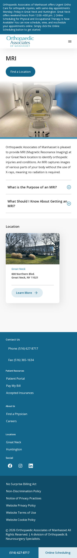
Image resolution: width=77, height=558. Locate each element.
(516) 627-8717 (19, 553)
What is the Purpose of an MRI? (32, 187)
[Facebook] (10, 465)
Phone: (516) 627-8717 (23, 348)
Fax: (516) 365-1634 (21, 360)
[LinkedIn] (31, 465)
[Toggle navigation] (70, 41)
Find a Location (20, 72)
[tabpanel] (32, 268)
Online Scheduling (57, 553)
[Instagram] (20, 465)
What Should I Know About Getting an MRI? (37, 203)
